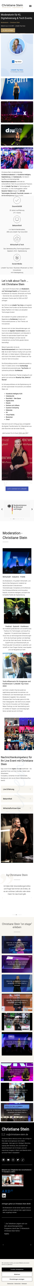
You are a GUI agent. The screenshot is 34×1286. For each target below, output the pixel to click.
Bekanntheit (7, 799)
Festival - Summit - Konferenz (17, 626)
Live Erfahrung (8, 789)
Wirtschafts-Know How (12, 808)
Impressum (24, 1283)
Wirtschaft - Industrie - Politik (14, 577)
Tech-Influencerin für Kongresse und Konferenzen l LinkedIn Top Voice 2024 (17, 683)
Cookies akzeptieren (17, 1269)
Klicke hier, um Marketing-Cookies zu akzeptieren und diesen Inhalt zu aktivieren (17, 945)
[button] (30, 6)
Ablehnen (17, 1274)
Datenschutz (10, 1283)
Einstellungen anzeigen (17, 1279)
